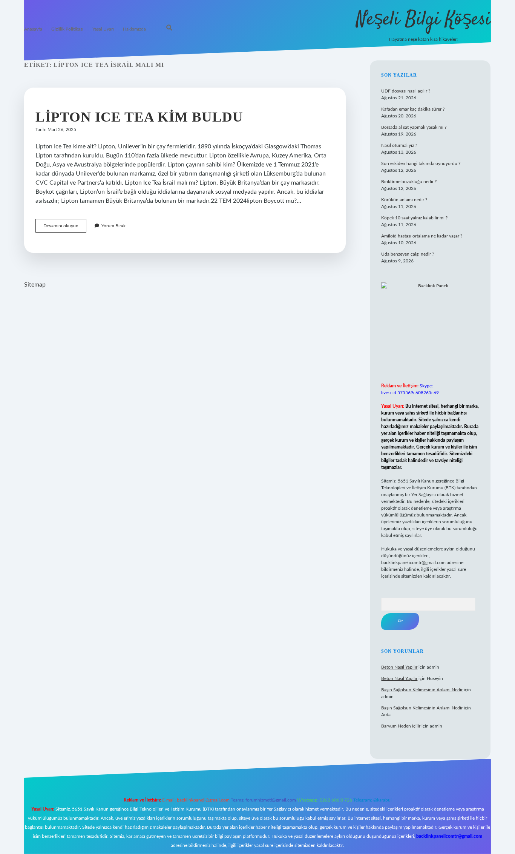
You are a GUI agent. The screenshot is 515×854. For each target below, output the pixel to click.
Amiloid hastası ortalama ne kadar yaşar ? (421, 236)
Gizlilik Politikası (67, 29)
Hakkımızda (134, 29)
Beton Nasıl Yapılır (399, 667)
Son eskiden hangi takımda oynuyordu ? (420, 163)
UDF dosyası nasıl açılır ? (405, 91)
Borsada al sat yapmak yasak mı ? (413, 127)
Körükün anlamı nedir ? (404, 199)
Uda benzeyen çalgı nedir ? (407, 254)
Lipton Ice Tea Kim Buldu (139, 117)
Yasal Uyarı (103, 29)
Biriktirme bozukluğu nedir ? (409, 181)
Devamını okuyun (64, 228)
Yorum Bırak (113, 226)
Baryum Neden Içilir (400, 726)
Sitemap (35, 285)
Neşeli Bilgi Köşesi (423, 20)
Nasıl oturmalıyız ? (399, 145)
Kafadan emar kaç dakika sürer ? (412, 109)
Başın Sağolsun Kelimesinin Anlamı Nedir (422, 690)
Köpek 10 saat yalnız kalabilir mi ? (414, 218)
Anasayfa (33, 29)
